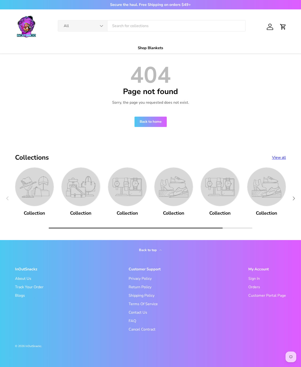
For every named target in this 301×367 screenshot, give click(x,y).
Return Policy (140, 287)
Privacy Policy (140, 278)
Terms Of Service (143, 304)
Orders (254, 287)
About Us (23, 278)
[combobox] (151, 25)
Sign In (254, 278)
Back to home (151, 121)
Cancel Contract (142, 329)
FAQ (132, 321)
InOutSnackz (33, 346)
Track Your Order (29, 287)
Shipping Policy (141, 295)
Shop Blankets (150, 48)
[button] (283, 27)
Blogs (20, 295)
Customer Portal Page (267, 295)
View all (279, 157)
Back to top (148, 250)
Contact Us (138, 312)
